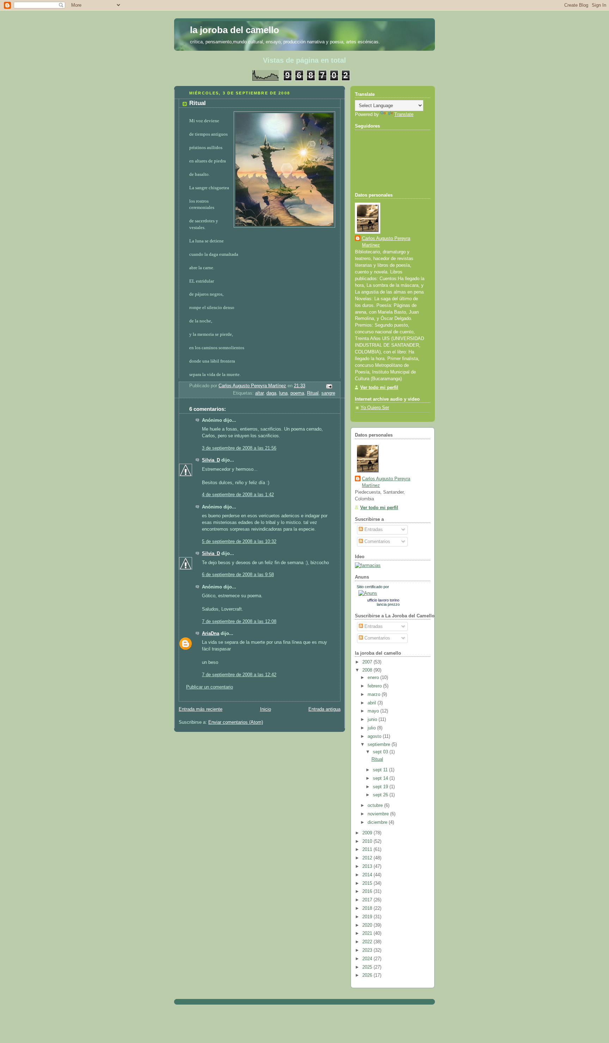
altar (259, 393)
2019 (368, 916)
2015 (368, 883)
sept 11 (381, 769)
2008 (368, 670)
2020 (368, 925)
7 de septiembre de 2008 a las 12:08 (239, 621)
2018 (368, 908)
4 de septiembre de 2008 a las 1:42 (238, 494)
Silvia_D (211, 460)
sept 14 (381, 778)
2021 (368, 933)
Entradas (373, 529)
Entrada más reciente (200, 709)
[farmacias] (368, 565)
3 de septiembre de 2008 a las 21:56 (239, 448)
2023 (368, 950)
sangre (328, 393)
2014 (368, 874)
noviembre (379, 813)
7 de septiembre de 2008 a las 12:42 (239, 674)
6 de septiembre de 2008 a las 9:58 (238, 574)
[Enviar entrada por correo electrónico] (328, 386)
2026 (368, 975)
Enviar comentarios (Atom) (235, 722)
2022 (368, 941)
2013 (368, 866)
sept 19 (381, 786)
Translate (403, 114)
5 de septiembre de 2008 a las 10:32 (239, 541)
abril (372, 703)
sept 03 (381, 751)
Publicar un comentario (209, 687)
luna (283, 393)
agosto (375, 736)
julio (372, 728)
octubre (376, 805)
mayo (374, 711)
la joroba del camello (234, 30)
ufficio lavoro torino (383, 600)
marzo (375, 694)
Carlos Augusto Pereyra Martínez (386, 242)
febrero (375, 686)
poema (297, 393)
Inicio (265, 709)
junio (373, 719)
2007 (368, 662)
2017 (368, 899)
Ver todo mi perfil (379, 387)
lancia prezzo (388, 604)
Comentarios (376, 541)
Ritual (313, 393)
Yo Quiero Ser (375, 407)
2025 (368, 967)
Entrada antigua (324, 709)
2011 (368, 849)
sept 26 (381, 794)
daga (271, 393)
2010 (368, 841)
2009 (368, 833)
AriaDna (210, 633)
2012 (368, 858)
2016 (368, 891)
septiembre (380, 744)
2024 (368, 958)
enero (374, 677)
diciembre (378, 822)
